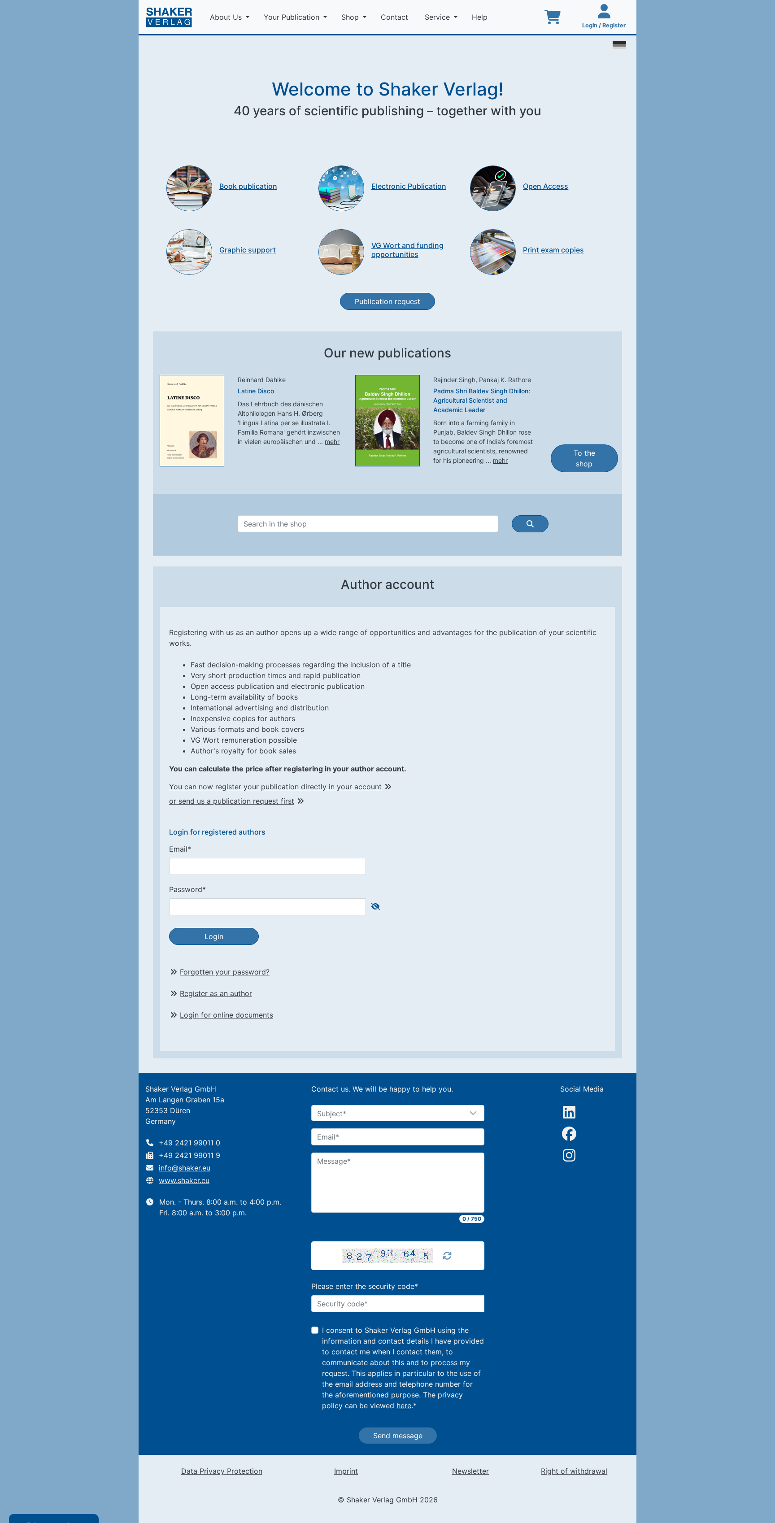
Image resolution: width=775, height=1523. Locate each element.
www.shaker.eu (184, 1180)
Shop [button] (351, 17)
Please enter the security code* (364, 1286)
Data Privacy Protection (221, 1470)
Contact (395, 17)
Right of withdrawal (574, 1470)
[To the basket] (552, 17)
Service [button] (438, 17)
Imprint (346, 1470)
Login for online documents (226, 1014)
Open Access (545, 186)
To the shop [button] (584, 458)
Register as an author (216, 993)
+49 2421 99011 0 (189, 1142)
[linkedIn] (569, 1112)
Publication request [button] (387, 301)
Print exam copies (553, 249)
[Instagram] (569, 1155)
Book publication (248, 186)
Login (214, 936)
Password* (187, 889)
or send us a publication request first (231, 800)
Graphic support (247, 249)
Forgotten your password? (225, 971)
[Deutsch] (619, 44)
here (403, 1405)
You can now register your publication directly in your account (275, 786)
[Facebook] (569, 1133)
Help (481, 17)
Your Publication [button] (293, 17)
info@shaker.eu (184, 1167)
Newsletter (470, 1470)
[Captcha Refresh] (447, 1256)
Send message (397, 1435)
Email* (180, 848)
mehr (332, 441)
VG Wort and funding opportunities (407, 249)
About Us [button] (227, 17)
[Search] (530, 523)
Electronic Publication (408, 186)
